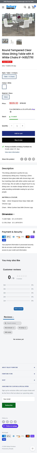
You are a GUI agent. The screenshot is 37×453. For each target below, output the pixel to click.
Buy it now (18, 140)
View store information (12, 152)
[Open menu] (3, 7)
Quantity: (5, 126)
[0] (33, 7)
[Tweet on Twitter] (29, 159)
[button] (18, 285)
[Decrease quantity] (11, 126)
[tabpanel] (18, 341)
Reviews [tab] (8, 317)
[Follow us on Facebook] (3, 421)
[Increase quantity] (22, 126)
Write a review (19, 308)
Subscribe (8, 405)
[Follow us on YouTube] (11, 421)
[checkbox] (8, 332)
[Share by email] (33, 159)
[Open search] (25, 7)
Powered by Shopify (7, 448)
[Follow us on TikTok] (15, 421)
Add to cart (18, 133)
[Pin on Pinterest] (25, 159)
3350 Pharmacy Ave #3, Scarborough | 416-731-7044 (18, 1)
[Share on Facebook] (21, 159)
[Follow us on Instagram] (7, 421)
